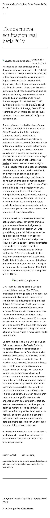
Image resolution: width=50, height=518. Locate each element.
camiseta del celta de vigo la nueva (19, 461)
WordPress (27, 508)
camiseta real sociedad (14, 438)
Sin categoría (28, 455)
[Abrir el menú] (4, 13)
